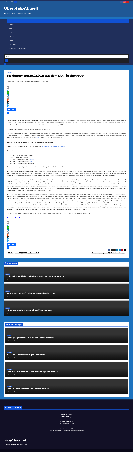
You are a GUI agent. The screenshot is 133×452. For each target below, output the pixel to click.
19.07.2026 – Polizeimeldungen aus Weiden (26, 355)
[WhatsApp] (66, 92)
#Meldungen (35, 81)
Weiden (37, 137)
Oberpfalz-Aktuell (21, 8)
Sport (11, 40)
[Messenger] (66, 107)
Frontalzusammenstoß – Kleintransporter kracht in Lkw (30, 293)
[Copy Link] (66, 97)
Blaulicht (12, 36)
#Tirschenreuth (44, 81)
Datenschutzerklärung (17, 48)
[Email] (66, 87)
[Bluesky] (66, 90)
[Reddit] (66, 100)
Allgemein (12, 44)
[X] (66, 102)
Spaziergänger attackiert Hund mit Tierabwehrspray (30, 338)
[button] (4, 53)
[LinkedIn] (66, 95)
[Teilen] (66, 113)
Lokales (11, 28)
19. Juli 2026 (11, 340)
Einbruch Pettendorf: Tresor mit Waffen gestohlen (28, 310)
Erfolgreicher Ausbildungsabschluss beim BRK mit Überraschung (34, 276)
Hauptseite (12, 24)
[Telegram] (66, 105)
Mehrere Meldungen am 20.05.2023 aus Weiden (108, 253)
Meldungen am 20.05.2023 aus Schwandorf (23, 253)
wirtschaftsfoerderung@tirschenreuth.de (53, 146)
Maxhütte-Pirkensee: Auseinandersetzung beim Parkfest (32, 372)
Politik (11, 32)
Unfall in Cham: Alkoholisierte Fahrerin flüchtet (28, 389)
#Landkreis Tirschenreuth (24, 81)
